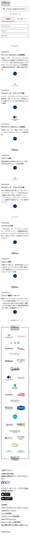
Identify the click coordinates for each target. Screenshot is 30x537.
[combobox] (17, 9)
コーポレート (21, 19)
